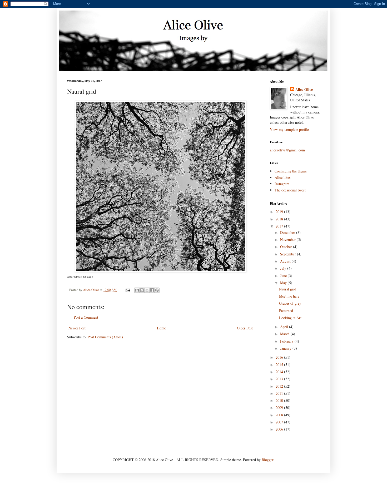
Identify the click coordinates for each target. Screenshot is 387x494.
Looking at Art (290, 317)
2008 (280, 414)
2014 (280, 371)
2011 (280, 393)
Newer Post (77, 327)
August (286, 261)
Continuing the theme (291, 171)
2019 (280, 211)
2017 (280, 226)
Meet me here (289, 296)
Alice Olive (304, 89)
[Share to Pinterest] (157, 290)
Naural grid (287, 289)
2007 (280, 421)
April (284, 326)
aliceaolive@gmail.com (287, 149)
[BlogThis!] (142, 290)
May (284, 282)
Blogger (267, 459)
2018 (280, 218)
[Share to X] (147, 290)
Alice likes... (284, 177)
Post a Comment (86, 317)
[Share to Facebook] (152, 290)
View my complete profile (289, 129)
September (288, 253)
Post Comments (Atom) (105, 336)
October (286, 246)
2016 (280, 357)
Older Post (245, 327)
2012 (280, 386)
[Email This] (137, 290)
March (285, 333)
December (288, 232)
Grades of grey (290, 303)
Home (161, 327)
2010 (280, 400)
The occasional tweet (290, 189)
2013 (280, 378)
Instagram (282, 183)
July (283, 268)
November (288, 239)
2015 (280, 364)
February (287, 341)
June (284, 275)
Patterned (286, 310)
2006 (280, 429)
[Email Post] (127, 290)
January (286, 348)
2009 (280, 407)
